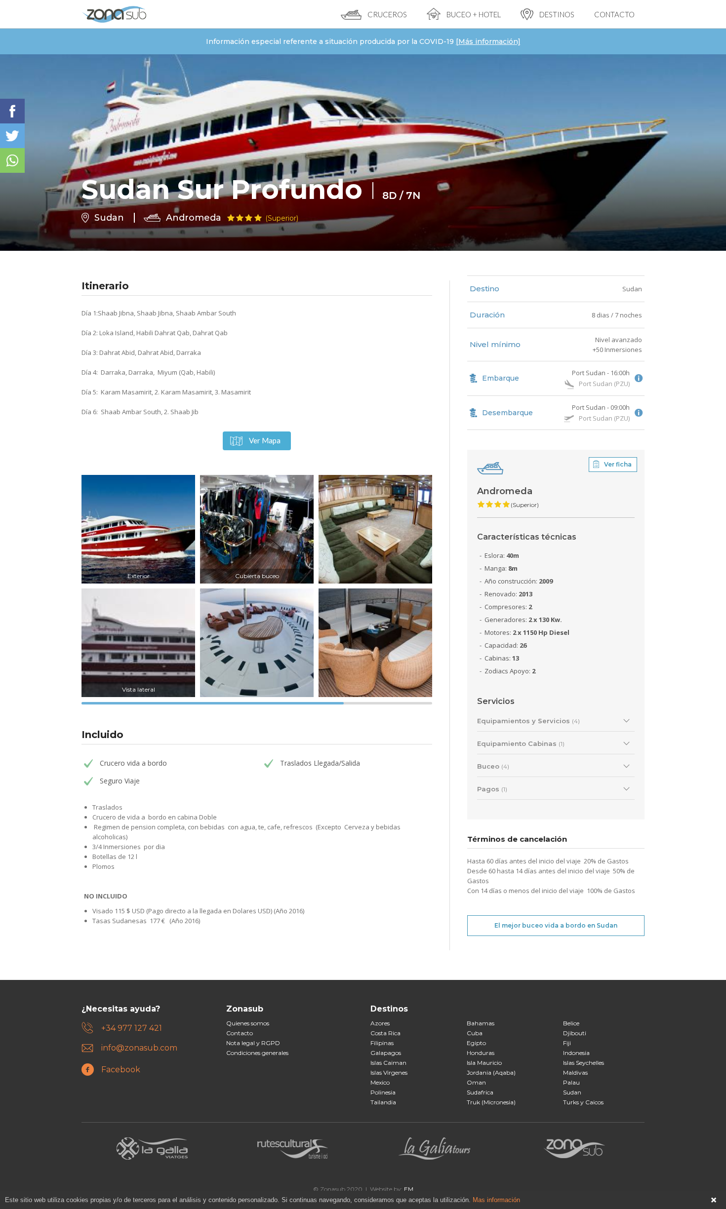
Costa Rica (385, 1033)
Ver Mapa (265, 440)
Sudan (632, 288)
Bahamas (480, 1023)
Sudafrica (480, 1092)
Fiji (567, 1043)
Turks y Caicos (583, 1102)
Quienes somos (247, 1023)
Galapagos (385, 1052)
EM (408, 1189)
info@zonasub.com (139, 1048)
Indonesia (576, 1052)
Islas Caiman (388, 1062)
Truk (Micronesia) (491, 1102)
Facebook (120, 1069)
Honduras (480, 1052)
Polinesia (383, 1092)
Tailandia (383, 1102)
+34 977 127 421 (131, 1028)
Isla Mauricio (484, 1062)
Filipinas (382, 1043)
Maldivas (575, 1072)
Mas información (496, 1200)
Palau (571, 1082)
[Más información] (488, 41)
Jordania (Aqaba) (491, 1072)
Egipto (476, 1043)
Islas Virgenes (388, 1072)
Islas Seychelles (583, 1062)
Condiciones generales (257, 1052)
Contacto (239, 1033)
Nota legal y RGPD (253, 1043)
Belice (571, 1023)
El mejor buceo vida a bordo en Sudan (555, 925)
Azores (380, 1023)
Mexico (380, 1082)
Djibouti (574, 1033)
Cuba (475, 1033)
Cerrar (714, 1200)
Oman (476, 1082)
